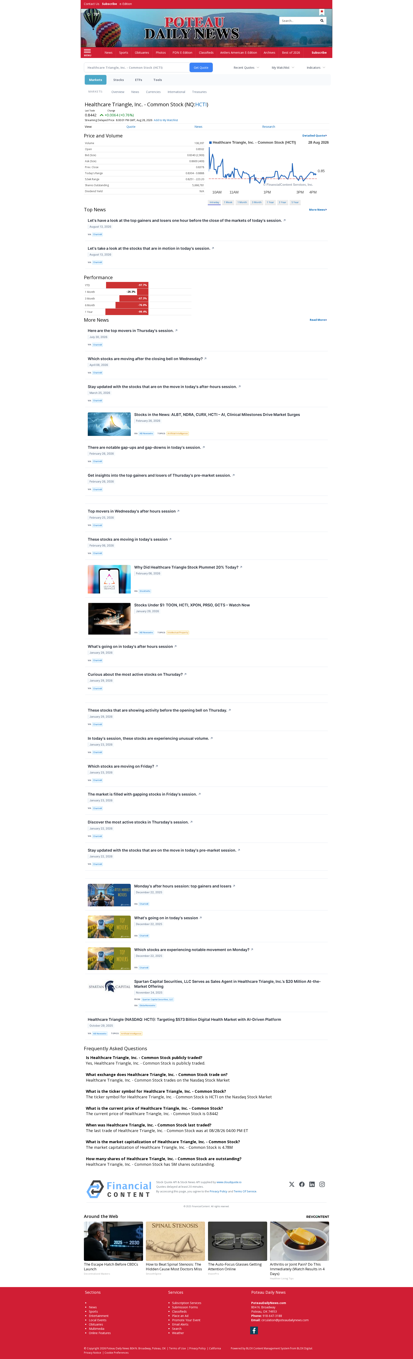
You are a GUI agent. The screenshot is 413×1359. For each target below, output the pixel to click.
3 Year (282, 202)
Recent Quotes (244, 67)
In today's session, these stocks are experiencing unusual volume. (150, 738)
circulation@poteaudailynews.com (285, 1320)
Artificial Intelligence (178, 433)
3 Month (257, 202)
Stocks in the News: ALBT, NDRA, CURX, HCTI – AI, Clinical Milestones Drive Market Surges (217, 414)
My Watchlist (281, 67)
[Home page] (206, 21)
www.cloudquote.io (229, 1182)
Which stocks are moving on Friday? (123, 766)
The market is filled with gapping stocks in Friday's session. (144, 794)
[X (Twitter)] (291, 1189)
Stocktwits (145, 591)
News (135, 92)
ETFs (138, 80)
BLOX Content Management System (268, 1348)
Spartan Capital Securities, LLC (157, 999)
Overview (117, 92)
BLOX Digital (304, 1348)
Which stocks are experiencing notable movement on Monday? (194, 949)
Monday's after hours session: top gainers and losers (185, 886)
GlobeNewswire (147, 1005)
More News (317, 210)
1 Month (242, 202)
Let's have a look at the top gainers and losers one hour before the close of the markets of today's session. (187, 220)
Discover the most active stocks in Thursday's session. (140, 822)
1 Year (270, 202)
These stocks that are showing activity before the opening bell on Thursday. (159, 710)
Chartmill (97, 234)
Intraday (214, 202)
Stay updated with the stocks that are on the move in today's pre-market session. (164, 850)
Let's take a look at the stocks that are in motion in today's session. (151, 248)
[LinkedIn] (312, 1189)
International (176, 92)
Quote (131, 127)
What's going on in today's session (168, 918)
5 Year (295, 202)
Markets (95, 80)
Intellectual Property (178, 632)
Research (268, 127)
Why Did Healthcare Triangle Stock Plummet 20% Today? (188, 567)
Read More (317, 320)
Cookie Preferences (117, 1352)
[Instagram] (322, 1189)
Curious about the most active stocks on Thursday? (137, 674)
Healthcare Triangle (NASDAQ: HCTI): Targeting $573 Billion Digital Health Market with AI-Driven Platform (184, 1019)
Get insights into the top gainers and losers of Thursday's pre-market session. (161, 475)
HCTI (201, 104)
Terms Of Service (245, 1191)
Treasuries (199, 92)
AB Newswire (146, 433)
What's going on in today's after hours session (132, 646)
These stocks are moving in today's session (130, 539)
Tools (157, 80)
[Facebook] (301, 1189)
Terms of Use (177, 1348)
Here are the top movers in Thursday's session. (133, 330)
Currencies (153, 92)
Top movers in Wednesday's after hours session (134, 511)
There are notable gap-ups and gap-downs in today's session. (146, 447)
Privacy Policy (218, 1191)
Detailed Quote (313, 135)
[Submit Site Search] (322, 20)
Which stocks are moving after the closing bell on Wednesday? (147, 358)
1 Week (228, 202)
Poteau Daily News (117, 1348)
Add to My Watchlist (166, 120)
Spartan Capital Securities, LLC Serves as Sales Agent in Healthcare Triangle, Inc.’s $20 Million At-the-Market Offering (227, 984)
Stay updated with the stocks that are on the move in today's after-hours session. (164, 386)
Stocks (118, 80)
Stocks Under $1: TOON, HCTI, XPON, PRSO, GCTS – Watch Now (192, 605)
